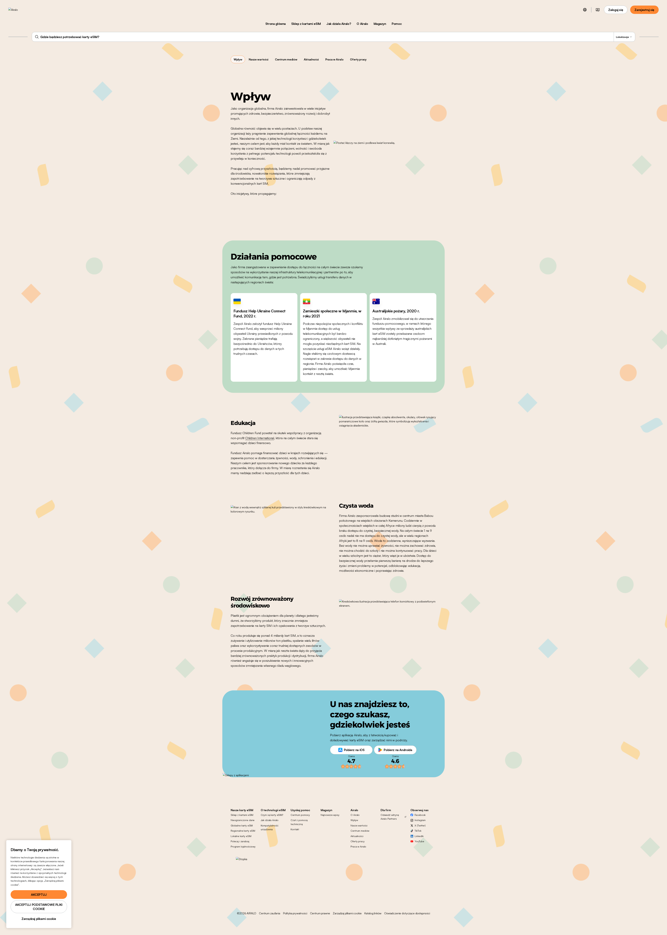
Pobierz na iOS (354, 750)
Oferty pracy (358, 59)
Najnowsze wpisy (330, 814)
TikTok (418, 830)
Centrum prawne (320, 913)
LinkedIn (419, 836)
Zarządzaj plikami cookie (347, 913)
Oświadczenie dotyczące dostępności (407, 913)
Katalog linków (372, 913)
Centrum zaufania (269, 913)
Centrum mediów (286, 59)
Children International (259, 438)
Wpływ (238, 59)
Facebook (420, 814)
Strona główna (275, 24)
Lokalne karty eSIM (241, 836)
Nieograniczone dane (242, 820)
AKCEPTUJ (39, 894)
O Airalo (362, 24)
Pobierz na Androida (398, 750)
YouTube (419, 841)
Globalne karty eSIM (242, 825)
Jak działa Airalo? (338, 24)
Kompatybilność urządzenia (269, 827)
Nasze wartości (258, 59)
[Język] (585, 10)
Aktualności (311, 59)
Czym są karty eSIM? (272, 814)
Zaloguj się (615, 10)
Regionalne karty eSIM (243, 830)
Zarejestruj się (644, 10)
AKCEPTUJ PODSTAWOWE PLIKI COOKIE (39, 907)
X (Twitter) (420, 825)
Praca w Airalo (334, 59)
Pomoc (397, 24)
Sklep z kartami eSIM (306, 24)
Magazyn (380, 24)
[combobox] (333, 37)
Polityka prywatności (295, 913)
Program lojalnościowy (243, 846)
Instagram (420, 820)
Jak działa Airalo (270, 820)
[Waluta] (598, 10)
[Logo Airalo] (18, 10)
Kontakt (295, 829)
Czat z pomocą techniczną (299, 822)
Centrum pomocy (300, 814)
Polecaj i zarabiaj (240, 841)
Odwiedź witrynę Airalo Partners (390, 816)
